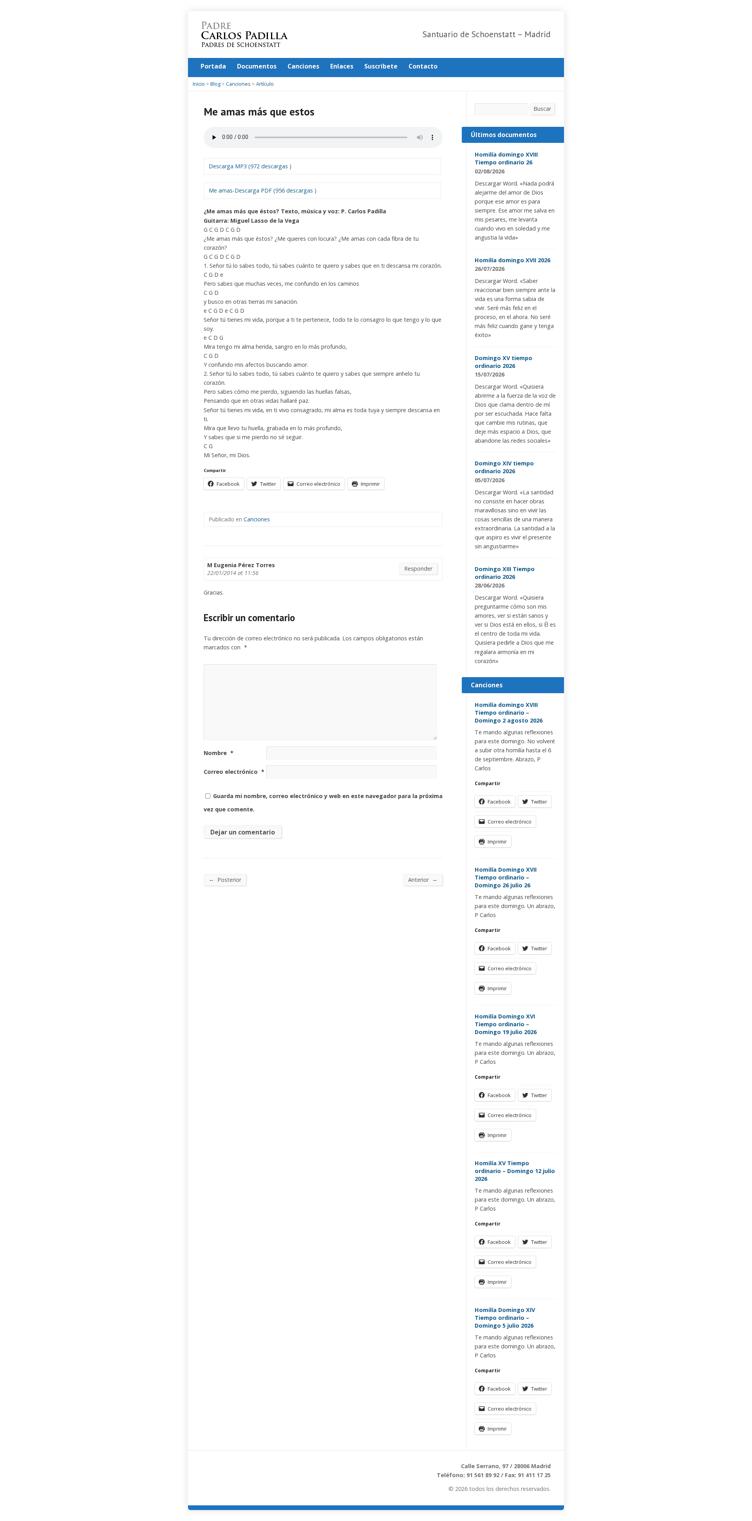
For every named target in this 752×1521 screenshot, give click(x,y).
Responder (418, 568)
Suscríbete (381, 66)
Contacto (423, 66)
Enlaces (341, 66)
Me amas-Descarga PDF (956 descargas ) (262, 190)
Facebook (535, 65)
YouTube (547, 65)
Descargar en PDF (515, 171)
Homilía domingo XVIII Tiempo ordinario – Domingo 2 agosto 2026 (508, 712)
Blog (215, 83)
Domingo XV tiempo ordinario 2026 (503, 361)
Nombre (218, 753)
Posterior (225, 879)
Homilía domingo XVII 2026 (512, 260)
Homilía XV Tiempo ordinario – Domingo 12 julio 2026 (515, 1170)
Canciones (303, 66)
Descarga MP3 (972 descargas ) (250, 166)
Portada (213, 66)
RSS (511, 65)
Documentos (257, 66)
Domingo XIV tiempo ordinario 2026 (504, 467)
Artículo (265, 83)
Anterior (422, 879)
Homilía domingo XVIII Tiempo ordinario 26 (506, 158)
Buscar (542, 108)
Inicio (199, 83)
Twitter (523, 65)
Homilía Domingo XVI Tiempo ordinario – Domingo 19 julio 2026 (506, 1024)
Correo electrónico (234, 771)
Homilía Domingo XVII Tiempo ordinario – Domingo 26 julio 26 (506, 877)
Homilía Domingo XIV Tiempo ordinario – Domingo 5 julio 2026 (505, 1317)
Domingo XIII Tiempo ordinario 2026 (505, 572)
